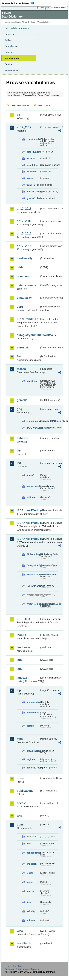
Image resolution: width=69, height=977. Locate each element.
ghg (19, 409)
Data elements (12, 46)
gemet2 (22, 400)
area (29, 843)
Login (42, 8)
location (31, 158)
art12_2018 (24, 208)
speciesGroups (33, 767)
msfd (20, 738)
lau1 (19, 659)
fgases (21, 368)
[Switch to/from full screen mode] (48, 8)
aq (18, 114)
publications (25, 790)
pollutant (31, 497)
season (30, 178)
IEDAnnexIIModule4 (28, 538)
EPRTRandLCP (27, 319)
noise (20, 778)
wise (20, 930)
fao (19, 356)
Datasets (9, 34)
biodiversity (25, 258)
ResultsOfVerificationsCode (33, 574)
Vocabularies (12, 58)
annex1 (30, 475)
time (29, 902)
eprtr (20, 306)
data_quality (33, 151)
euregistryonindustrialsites (28, 335)
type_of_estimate (33, 191)
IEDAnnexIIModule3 (28, 522)
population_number (33, 165)
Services (9, 64)
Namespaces (11, 70)
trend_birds (33, 185)
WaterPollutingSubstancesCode (33, 604)
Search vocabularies (20, 105)
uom (20, 824)
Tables (8, 40)
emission (32, 863)
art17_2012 (24, 233)
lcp (19, 690)
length (30, 873)
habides (22, 438)
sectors (30, 725)
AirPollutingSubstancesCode (33, 554)
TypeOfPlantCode (33, 586)
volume (31, 920)
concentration (33, 852)
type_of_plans (33, 198)
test (19, 815)
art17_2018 (24, 245)
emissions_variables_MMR (33, 421)
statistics (31, 891)
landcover (23, 647)
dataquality (24, 297)
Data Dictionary (30, 22)
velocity (31, 911)
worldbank (24, 943)
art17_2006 (24, 221)
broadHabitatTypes (33, 751)
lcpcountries (33, 702)
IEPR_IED (23, 618)
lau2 (19, 668)
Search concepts (45, 105)
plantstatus (33, 712)
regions (31, 759)
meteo (30, 882)
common (23, 276)
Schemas (9, 52)
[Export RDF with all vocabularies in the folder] (59, 131)
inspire (21, 634)
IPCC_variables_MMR (33, 428)
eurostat (22, 347)
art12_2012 (24, 127)
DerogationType (33, 565)
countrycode (33, 139)
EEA (19, 3)
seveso (22, 803)
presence (31, 171)
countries (32, 381)
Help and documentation (17, 28)
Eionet (18, 22)
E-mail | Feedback (14, 966)
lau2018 (22, 677)
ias (19, 450)
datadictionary (26, 285)
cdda (20, 267)
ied (19, 463)
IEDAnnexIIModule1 (28, 510)
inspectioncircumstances (33, 486)
